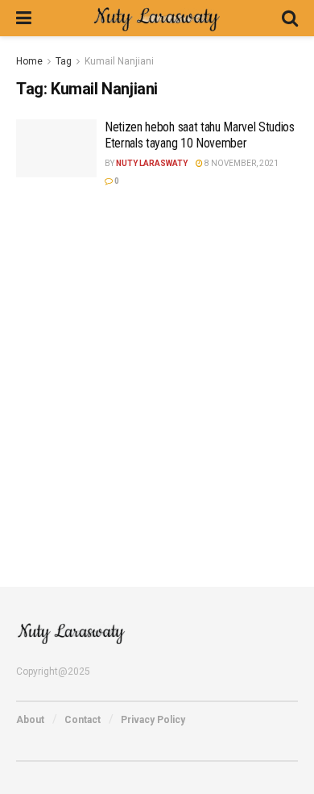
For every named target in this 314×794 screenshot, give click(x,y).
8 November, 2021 (241, 163)
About (30, 719)
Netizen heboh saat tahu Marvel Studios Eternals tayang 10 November (200, 134)
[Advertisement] (157, 376)
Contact (82, 719)
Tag (64, 61)
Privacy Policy (153, 719)
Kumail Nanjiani (119, 61)
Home (29, 61)
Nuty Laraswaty (152, 163)
